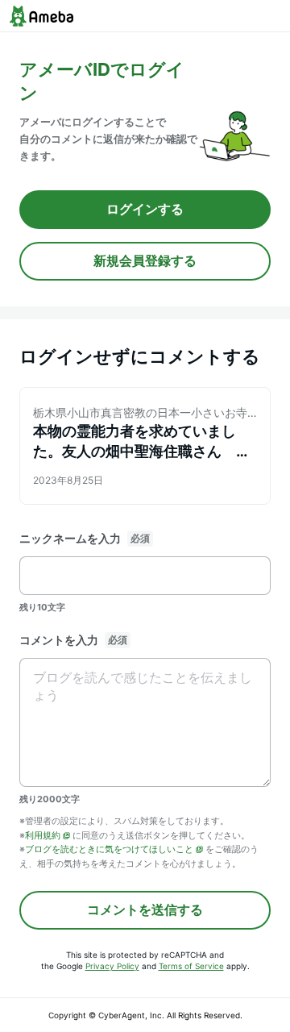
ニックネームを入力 (70, 538)
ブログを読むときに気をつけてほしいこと (109, 849)
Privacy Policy (112, 966)
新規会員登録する (145, 260)
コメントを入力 (58, 640)
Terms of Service (191, 966)
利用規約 (42, 835)
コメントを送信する (145, 909)
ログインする (145, 209)
